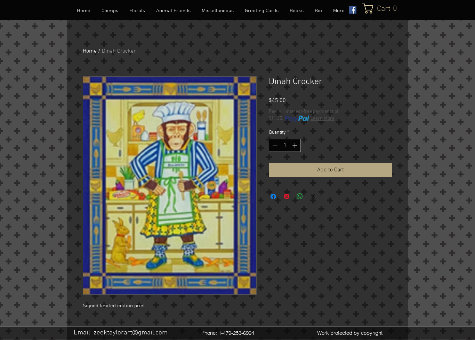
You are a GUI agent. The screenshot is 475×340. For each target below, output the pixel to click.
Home (90, 51)
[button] (385, 8)
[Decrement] (274, 145)
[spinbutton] (285, 145)
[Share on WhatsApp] (300, 196)
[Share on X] (313, 196)
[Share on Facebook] (273, 196)
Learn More (323, 119)
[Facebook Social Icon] (352, 10)
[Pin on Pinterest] (286, 196)
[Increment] (295, 145)
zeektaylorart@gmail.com (131, 333)
